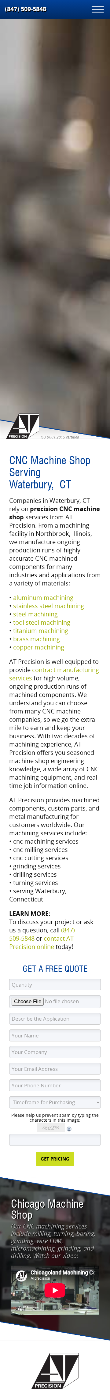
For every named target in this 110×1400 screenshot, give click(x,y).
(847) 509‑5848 (25, 9)
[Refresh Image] (69, 1130)
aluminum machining (43, 597)
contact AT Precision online (41, 942)
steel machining (35, 614)
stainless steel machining (48, 606)
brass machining (36, 639)
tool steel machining (41, 622)
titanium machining (40, 631)
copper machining (38, 647)
